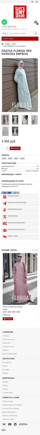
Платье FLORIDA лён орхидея (12, 307)
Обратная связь (8, 401)
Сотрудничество (8, 346)
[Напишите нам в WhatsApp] (4, 22)
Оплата (4, 366)
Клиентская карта (8, 339)
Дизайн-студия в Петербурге (12, 405)
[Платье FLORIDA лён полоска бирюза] (20, 85)
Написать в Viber (8, 419)
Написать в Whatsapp (9, 416)
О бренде (5, 336)
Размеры (5, 382)
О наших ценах (7, 393)
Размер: (5, 309)
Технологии (6, 343)
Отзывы (5, 389)
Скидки (5, 385)
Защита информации (9, 354)
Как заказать (7, 362)
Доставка (5, 370)
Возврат (5, 373)
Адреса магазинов (8, 412)
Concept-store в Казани (10, 408)
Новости (5, 350)
